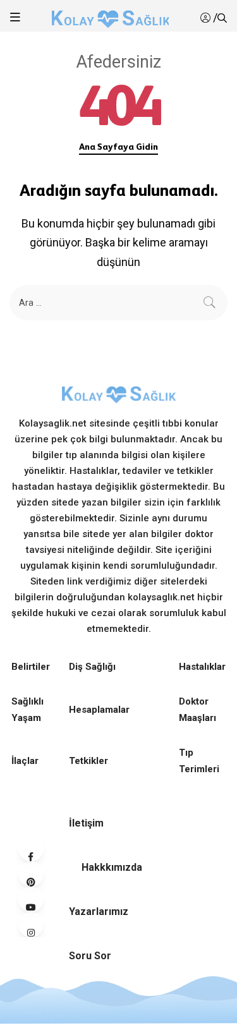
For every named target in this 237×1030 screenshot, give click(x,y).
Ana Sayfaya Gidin (118, 147)
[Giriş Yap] (206, 18)
